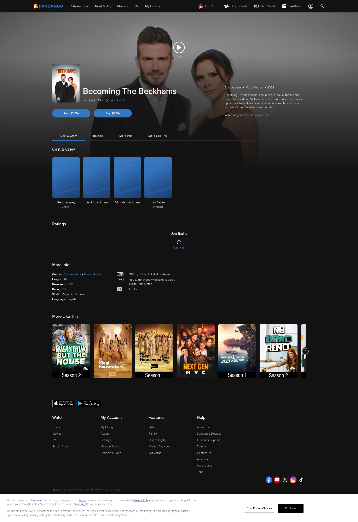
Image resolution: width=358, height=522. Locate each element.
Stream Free (60, 446)
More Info (125, 136)
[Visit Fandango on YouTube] (277, 479)
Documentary (72, 274)
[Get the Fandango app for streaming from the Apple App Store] (63, 403)
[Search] (322, 6)
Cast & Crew (68, 136)
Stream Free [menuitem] (80, 6)
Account (106, 433)
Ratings (98, 136)
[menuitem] (264, 6)
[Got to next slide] (305, 351)
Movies (56, 433)
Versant (37, 500)
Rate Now (179, 247)
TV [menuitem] (136, 6)
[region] (179, 508)
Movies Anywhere (160, 446)
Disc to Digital (157, 440)
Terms (82, 500)
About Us (203, 427)
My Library (107, 427)
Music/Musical (93, 274)
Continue (290, 508)
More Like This (157, 136)
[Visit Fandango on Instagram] (293, 479)
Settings (106, 440)
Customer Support (208, 440)
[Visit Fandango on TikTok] (301, 479)
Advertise (203, 459)
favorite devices (254, 115)
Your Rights (81, 504)
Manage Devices (111, 446)
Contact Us (204, 453)
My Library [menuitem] (152, 6)
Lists (151, 427)
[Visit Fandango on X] (285, 479)
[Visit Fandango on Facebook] (268, 479)
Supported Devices (209, 433)
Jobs (200, 472)
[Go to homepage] (48, 6)
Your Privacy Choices (259, 508)
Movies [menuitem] (122, 6)
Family (153, 433)
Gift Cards (155, 453)
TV (54, 440)
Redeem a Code (111, 453)
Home (56, 427)
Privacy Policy (141, 500)
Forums (201, 446)
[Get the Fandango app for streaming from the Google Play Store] (88, 403)
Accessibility (204, 465)
